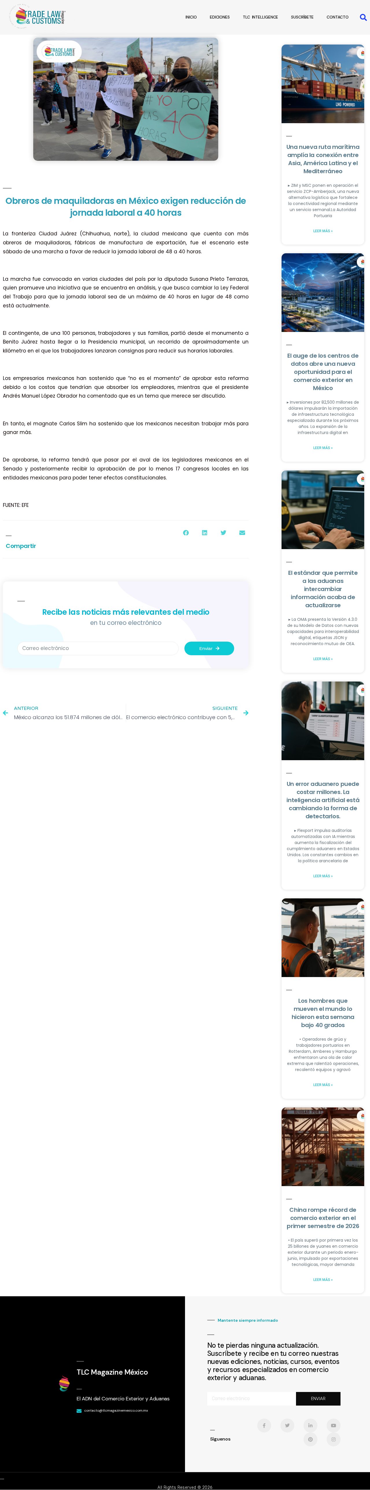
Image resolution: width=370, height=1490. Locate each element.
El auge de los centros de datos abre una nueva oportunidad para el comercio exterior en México (322, 372)
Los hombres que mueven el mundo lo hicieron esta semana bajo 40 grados (323, 1013)
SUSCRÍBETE (302, 17)
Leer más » (323, 231)
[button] (363, 17)
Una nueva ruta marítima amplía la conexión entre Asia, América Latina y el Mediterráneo (323, 159)
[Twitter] (287, 1425)
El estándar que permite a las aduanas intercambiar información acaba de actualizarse (323, 589)
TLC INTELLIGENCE (260, 17)
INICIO (191, 17)
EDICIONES (220, 17)
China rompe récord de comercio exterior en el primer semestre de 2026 (323, 1218)
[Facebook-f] (264, 1425)
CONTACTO (337, 17)
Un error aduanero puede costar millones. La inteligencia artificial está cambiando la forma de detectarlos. (322, 800)
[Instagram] (334, 1439)
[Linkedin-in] (310, 1425)
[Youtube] (334, 1425)
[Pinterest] (310, 1439)
